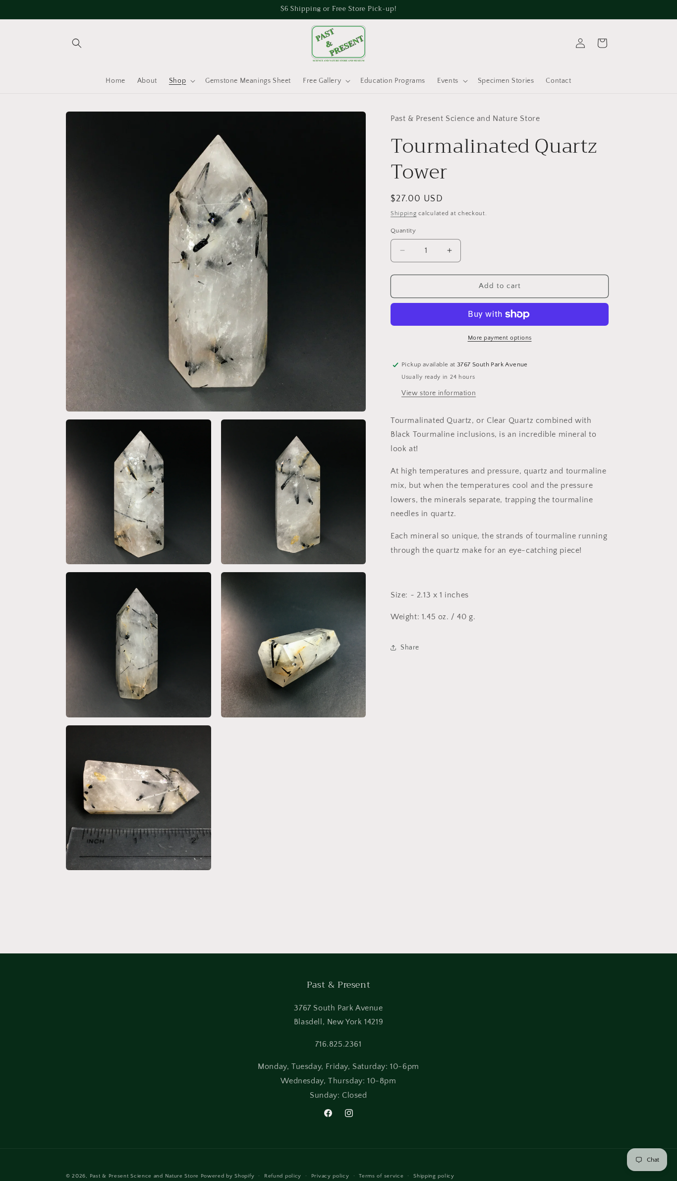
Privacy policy (330, 1176)
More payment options (500, 338)
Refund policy (282, 1176)
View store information (438, 393)
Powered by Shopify (228, 1176)
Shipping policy (433, 1176)
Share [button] (409, 647)
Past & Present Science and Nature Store (144, 1176)
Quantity (403, 230)
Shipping (404, 213)
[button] (77, 43)
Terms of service (381, 1176)
